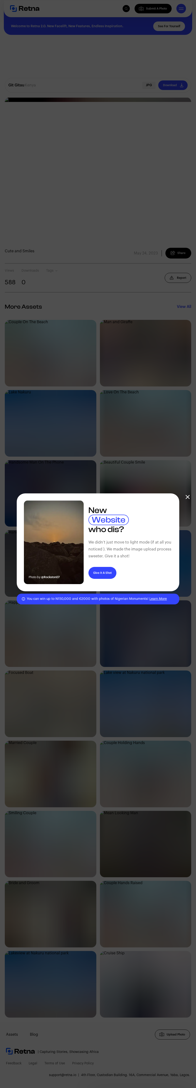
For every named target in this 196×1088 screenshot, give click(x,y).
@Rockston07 (50, 577)
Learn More (158, 599)
